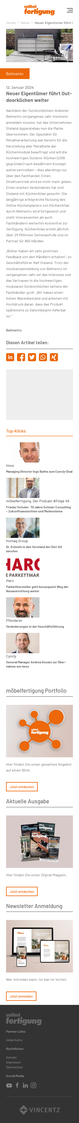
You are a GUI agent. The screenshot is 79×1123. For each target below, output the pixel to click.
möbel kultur (14, 1040)
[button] (70, 10)
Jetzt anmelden (21, 996)
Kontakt (11, 1057)
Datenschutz (14, 1067)
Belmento (14, 330)
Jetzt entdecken (22, 787)
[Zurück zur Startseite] (39, 10)
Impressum (13, 1062)
